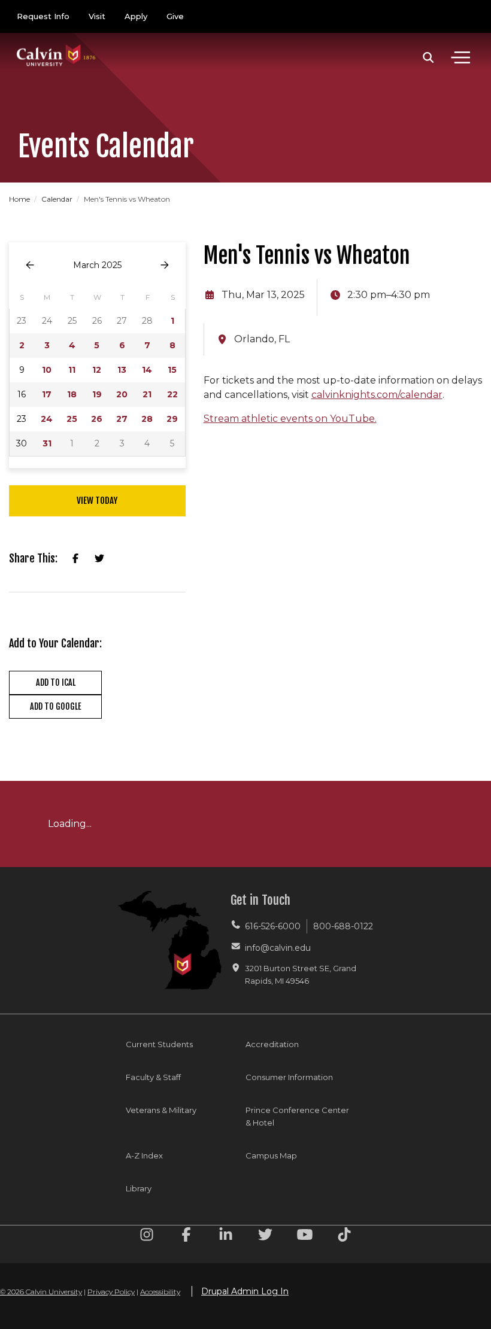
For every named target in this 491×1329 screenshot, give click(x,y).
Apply (136, 16)
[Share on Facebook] (75, 559)
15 (172, 369)
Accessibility (160, 1291)
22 (172, 394)
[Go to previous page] (30, 265)
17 (46, 394)
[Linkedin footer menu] (226, 1236)
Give (175, 16)
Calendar (57, 198)
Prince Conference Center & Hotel (297, 1116)
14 (147, 369)
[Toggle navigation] (460, 57)
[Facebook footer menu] (186, 1236)
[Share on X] (99, 559)
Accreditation (272, 1044)
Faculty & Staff (153, 1077)
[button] (428, 57)
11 (71, 369)
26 (96, 418)
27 (122, 418)
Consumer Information (289, 1077)
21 (147, 394)
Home (20, 198)
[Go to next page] (165, 265)
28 (147, 418)
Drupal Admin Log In (245, 1291)
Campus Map (271, 1155)
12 (96, 369)
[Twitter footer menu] (265, 1236)
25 (71, 418)
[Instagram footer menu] (147, 1236)
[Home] (56, 43)
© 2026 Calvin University (41, 1291)
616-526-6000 (273, 926)
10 (46, 369)
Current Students (159, 1044)
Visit (97, 16)
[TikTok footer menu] (344, 1236)
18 (72, 394)
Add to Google (55, 706)
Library (138, 1188)
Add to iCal (55, 682)
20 (122, 394)
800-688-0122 (343, 926)
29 (172, 418)
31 (47, 443)
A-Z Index (144, 1155)
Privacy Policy (111, 1291)
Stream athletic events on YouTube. (290, 418)
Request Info (43, 16)
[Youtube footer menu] (305, 1236)
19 (97, 394)
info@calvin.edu (278, 947)
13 (121, 369)
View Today (97, 500)
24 (47, 418)
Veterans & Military (161, 1110)
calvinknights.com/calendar (376, 394)
